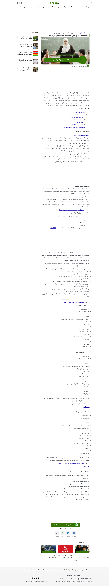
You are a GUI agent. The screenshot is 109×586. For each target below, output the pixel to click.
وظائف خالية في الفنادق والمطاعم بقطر (50, 556)
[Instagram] (17, 3)
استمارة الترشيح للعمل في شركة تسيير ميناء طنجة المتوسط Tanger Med (25, 61)
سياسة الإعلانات (41, 570)
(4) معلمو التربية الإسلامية (76, 125)
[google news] (36, 578)
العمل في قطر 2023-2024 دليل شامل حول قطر (71, 210)
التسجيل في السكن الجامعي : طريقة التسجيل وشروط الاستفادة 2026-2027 (24, 69)
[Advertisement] (54, 19)
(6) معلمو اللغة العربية (77, 117)
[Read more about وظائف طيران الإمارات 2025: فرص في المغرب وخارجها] (65, 549)
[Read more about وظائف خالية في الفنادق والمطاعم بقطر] (48, 549)
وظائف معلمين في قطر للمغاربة (77, 115)
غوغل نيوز (59, 570)
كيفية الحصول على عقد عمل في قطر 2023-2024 (71, 463)
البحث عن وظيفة (82, 570)
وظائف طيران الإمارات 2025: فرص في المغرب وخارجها (65, 556)
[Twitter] (19, 3)
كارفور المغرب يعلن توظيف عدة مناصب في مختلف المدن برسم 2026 (25, 45)
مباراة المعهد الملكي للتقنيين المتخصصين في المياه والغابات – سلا (24, 37)
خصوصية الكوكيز (32, 570)
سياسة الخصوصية (51, 570)
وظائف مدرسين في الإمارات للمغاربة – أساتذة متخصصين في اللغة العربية (82, 556)
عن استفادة (74, 570)
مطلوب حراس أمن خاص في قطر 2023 (74, 302)
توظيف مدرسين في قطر (79, 112)
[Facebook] (21, 3)
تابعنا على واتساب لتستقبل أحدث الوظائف (64, 525)
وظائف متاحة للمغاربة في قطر (81, 135)
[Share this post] (42, 66)
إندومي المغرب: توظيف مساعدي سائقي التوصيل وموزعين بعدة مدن (25, 53)
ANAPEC (53, 228)
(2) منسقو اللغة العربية (77, 120)
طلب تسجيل (80, 122)
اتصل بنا (24, 570)
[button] (91, 3)
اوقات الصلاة (66, 570)
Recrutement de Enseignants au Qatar (74, 127)
